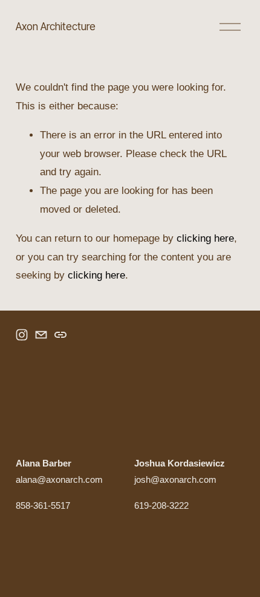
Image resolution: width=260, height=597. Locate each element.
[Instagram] (22, 335)
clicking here (205, 238)
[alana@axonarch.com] (41, 335)
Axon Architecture (56, 26)
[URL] (60, 335)
